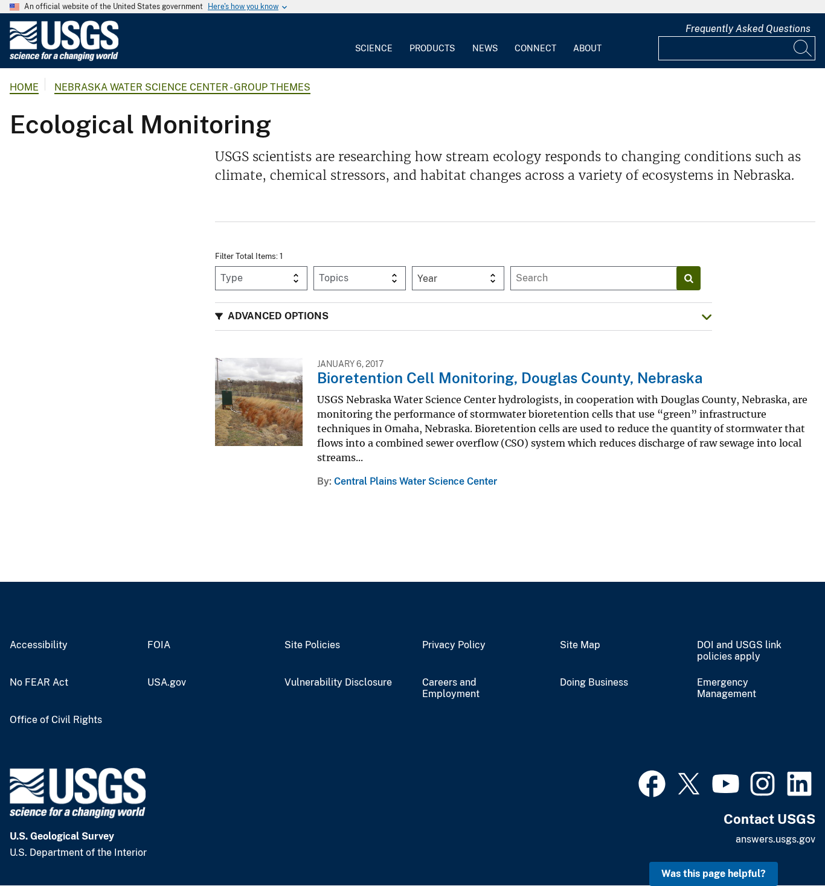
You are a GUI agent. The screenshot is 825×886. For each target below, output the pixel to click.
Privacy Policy (454, 645)
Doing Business (594, 682)
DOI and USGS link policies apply (739, 651)
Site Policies (312, 645)
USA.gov (166, 682)
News (485, 48)
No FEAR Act (39, 682)
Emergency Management (726, 688)
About (587, 48)
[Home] (64, 58)
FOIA (158, 645)
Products (432, 48)
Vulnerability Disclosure (338, 682)
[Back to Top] (781, 842)
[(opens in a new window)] (652, 782)
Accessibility (39, 645)
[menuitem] (374, 41)
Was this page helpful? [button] (713, 873)
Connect (535, 48)
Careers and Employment (451, 688)
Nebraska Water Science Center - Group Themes (182, 87)
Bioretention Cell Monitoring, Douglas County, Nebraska (509, 377)
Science (374, 48)
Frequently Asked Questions (748, 28)
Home (24, 87)
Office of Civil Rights (56, 720)
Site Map (580, 645)
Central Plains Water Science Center (415, 481)
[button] (463, 316)
